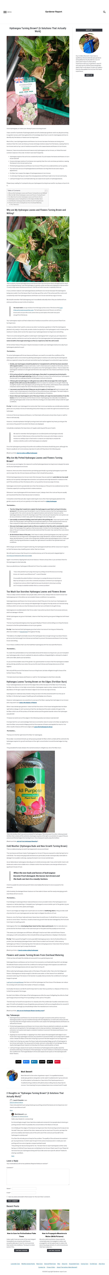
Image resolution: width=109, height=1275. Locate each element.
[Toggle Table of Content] (45, 190)
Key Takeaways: (15, 204)
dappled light (24, 632)
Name (9, 1188)
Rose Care (39, 1264)
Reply (11, 1110)
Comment (10, 1167)
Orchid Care (93, 1264)
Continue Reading (21, 1250)
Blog (58, 1264)
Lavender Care (15, 1264)
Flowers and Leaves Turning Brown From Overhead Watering (25, 202)
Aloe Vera (102, 1264)
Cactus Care (84, 1264)
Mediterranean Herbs (28, 1264)
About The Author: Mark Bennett (67, 1267)
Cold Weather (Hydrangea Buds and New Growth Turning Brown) (26, 201)
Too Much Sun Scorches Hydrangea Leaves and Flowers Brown (26, 197)
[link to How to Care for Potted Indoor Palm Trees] (21, 1220)
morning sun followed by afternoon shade (19, 555)
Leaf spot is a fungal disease (15, 982)
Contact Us (41, 1267)
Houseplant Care (74, 1264)
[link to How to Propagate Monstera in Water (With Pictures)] (54, 1220)
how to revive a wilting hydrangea (27, 453)
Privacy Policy (51, 1267)
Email (9, 1192)
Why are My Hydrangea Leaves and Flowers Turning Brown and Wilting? (28, 193)
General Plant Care (50, 1264)
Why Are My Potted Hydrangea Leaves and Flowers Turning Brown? (27, 195)
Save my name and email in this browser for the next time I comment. (29, 1197)
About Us (89, 75)
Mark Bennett (26, 1072)
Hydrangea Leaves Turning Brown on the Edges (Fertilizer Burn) (26, 199)
